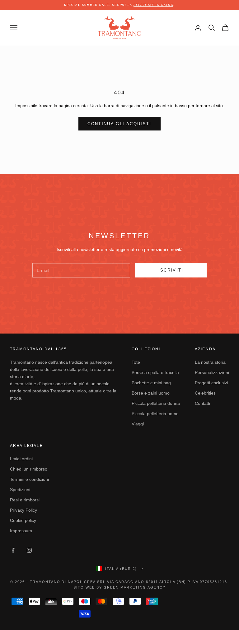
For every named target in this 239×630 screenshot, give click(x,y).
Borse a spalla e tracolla (155, 372)
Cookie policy (23, 520)
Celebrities (205, 393)
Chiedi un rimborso (28, 469)
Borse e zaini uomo (151, 393)
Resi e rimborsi (25, 499)
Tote (136, 362)
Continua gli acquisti (119, 123)
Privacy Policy (23, 510)
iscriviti (171, 270)
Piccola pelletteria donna (156, 403)
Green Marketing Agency (135, 587)
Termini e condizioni (29, 479)
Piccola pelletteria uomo (155, 413)
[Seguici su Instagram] (29, 550)
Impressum (21, 530)
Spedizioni (20, 489)
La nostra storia (210, 362)
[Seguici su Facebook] (13, 550)
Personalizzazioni (212, 372)
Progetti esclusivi (211, 382)
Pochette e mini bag (151, 382)
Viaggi (138, 423)
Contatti (202, 403)
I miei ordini (21, 458)
